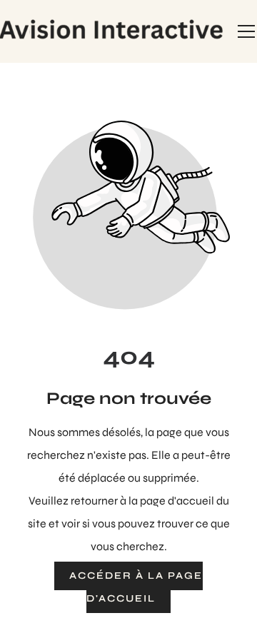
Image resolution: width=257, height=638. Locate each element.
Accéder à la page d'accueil (136, 586)
